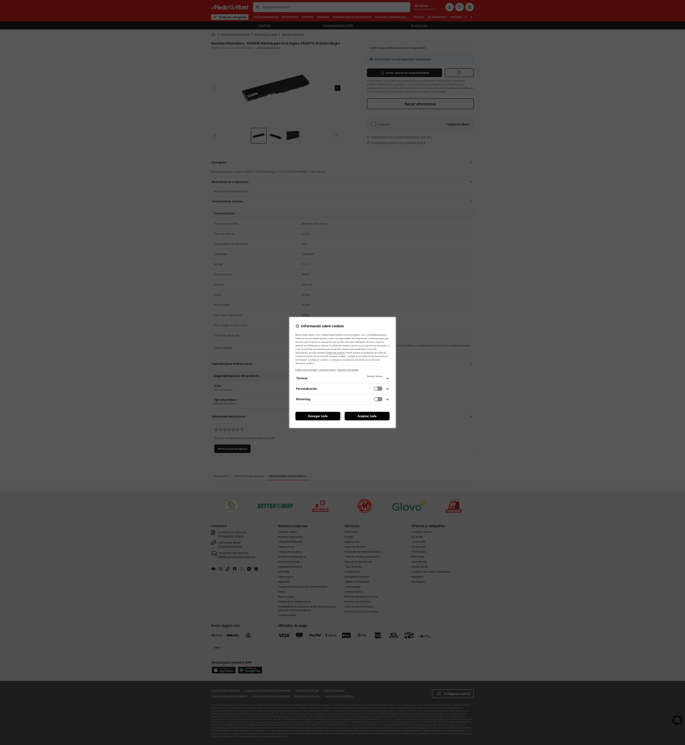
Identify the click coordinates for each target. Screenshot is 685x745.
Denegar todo (318, 416)
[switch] (378, 388)
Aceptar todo (367, 416)
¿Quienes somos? (327, 369)
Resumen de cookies (348, 369)
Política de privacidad (306, 369)
